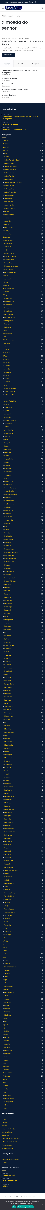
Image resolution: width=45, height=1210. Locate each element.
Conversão (8, 517)
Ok (14, 1207)
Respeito (7, 848)
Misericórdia (8, 745)
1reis (6, 960)
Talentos (7, 886)
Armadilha (7, 417)
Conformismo (9, 504)
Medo (6, 735)
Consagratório (9, 301)
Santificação (8, 861)
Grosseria (7, 655)
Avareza (7, 436)
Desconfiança (9, 549)
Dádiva (6, 529)
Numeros (6, 1069)
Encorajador (8, 314)
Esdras (5, 330)
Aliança (6, 378)
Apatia (6, 411)
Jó (3, 944)
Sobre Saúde (8, 198)
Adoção (7, 369)
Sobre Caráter (9, 163)
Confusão (7, 507)
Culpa (6, 526)
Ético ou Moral (9, 317)
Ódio (6, 771)
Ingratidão (8, 690)
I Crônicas (6, 343)
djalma (6, 211)
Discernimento (9, 571)
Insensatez (8, 697)
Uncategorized (8, 1102)
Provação (7, 819)
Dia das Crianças (10, 256)
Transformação (9, 912)
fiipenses (7, 1002)
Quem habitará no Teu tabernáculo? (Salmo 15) (20, 2)
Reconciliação (9, 828)
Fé (5, 632)
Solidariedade (9, 883)
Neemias (6, 1066)
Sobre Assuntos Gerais (12, 160)
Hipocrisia (7, 661)
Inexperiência (9, 684)
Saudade (7, 864)
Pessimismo (8, 800)
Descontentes (9, 555)
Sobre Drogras (9, 173)
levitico (6, 1031)
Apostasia (7, 414)
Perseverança (9, 796)
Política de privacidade (25, 1207)
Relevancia (8, 835)
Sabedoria (8, 851)
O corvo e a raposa (9, 78)
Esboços (5, 295)
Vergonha (7, 925)
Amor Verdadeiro (10, 401)
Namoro (7, 761)
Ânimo (6, 404)
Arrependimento (10, 420)
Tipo (4, 1092)
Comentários (36, 64)
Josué (5, 947)
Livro (4, 957)
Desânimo (7, 542)
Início (5, 16)
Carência (7, 465)
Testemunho (8, 899)
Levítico (5, 954)
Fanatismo (8, 629)
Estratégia (7, 610)
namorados (8, 279)
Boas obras (8, 443)
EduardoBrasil (9, 214)
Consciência (8, 510)
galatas (6, 1005)
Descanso (7, 546)
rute (5, 1057)
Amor (6, 385)
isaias (6, 1018)
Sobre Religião (9, 195)
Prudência (7, 825)
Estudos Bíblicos (8, 340)
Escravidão (8, 603)
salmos (6, 1060)
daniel (6, 989)
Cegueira (7, 475)
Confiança (7, 497)
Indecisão (7, 681)
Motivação (8, 755)
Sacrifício (7, 854)
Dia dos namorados (11, 266)
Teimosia (7, 890)
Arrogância (8, 423)
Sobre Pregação (10, 192)
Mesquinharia (9, 742)
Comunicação (9, 491)
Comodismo (8, 481)
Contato (4, 1162)
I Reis (4, 346)
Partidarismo (8, 787)
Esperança (8, 607)
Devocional (8, 308)
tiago (6, 1063)
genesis (7, 1008)
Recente (21, 64)
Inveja (6, 703)
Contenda (7, 513)
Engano (7, 594)
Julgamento (8, 706)
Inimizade (7, 693)
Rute (4, 1082)
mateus (6, 1041)
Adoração (7, 372)
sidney (6, 231)
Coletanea (6, 237)
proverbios (8, 1050)
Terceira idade (9, 896)
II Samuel (6, 359)
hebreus (7, 1012)
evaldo (6, 218)
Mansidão (7, 729)
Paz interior (8, 790)
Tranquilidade (9, 909)
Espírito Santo (7, 333)
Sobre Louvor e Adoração (13, 182)
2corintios (6, 144)
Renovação (8, 841)
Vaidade (5, 1105)
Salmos (5, 1086)
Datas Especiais (8, 243)
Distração (7, 574)
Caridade (7, 468)
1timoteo (7, 970)
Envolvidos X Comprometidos (13, 84)
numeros (7, 1047)
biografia (7, 1095)
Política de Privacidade (9, 1142)
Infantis (5, 941)
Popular (7, 64)
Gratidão (7, 652)
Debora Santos (9, 208)
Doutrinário (8, 311)
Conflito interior (9, 501)
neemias (7, 1044)
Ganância (7, 642)
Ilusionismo (8, 677)
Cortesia (7, 523)
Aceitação (7, 366)
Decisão (7, 533)
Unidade (7, 922)
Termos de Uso (7, 1145)
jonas (6, 1025)
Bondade (7, 449)
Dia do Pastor (9, 263)
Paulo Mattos (7, 1073)
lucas (6, 1034)
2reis (6, 976)
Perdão (6, 793)
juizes (5, 950)
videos (5, 1108)
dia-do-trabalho (10, 272)
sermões (6, 1089)
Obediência (8, 764)
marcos (7, 1037)
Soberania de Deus (10, 870)
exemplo (7, 623)
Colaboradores (8, 202)
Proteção (7, 816)
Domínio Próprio (10, 578)
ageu (6, 980)
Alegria (6, 375)
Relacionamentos (10, 832)
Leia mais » (8, 55)
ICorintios (7, 1015)
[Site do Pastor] (13, 8)
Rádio (5, 1079)
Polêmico (7, 327)
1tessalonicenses (10, 967)
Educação (7, 584)
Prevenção (8, 812)
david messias (9, 205)
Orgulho (7, 777)
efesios (6, 996)
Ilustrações (6, 362)
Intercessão (8, 700)
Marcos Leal (8, 227)
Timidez (7, 902)
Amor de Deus (9, 394)
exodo (6, 999)
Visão (6, 938)
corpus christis (9, 253)
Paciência (7, 783)
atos (5, 983)
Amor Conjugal (9, 391)
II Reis (5, 356)
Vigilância (7, 931)
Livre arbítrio (8, 716)
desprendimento (8, 288)
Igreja (6, 674)
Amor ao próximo (10, 388)
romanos (7, 1053)
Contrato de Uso (7, 1148)
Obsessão (7, 767)
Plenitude (7, 803)
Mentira (7, 738)
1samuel (7, 963)
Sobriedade (8, 877)
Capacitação (8, 459)
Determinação (9, 562)
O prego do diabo (9, 95)
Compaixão (8, 484)
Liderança (7, 710)
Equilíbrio (7, 597)
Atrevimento (8, 430)
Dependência (9, 539)
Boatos (6, 446)
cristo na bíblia (8, 240)
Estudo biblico (9, 1098)
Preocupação (9, 809)
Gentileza (7, 648)
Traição (7, 906)
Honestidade (8, 665)
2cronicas (7, 973)
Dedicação (8, 536)
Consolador (8, 304)
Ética (6, 616)
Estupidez (7, 613)
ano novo (7, 247)
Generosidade (9, 645)
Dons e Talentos (9, 581)
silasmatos (8, 234)
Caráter (7, 462)
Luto (6, 722)
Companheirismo (10, 488)
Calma (6, 456)
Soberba (7, 873)
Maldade (7, 726)
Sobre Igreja (8, 179)
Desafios (7, 157)
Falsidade (7, 626)
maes (6, 276)
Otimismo (7, 780)
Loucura (7, 719)
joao (5, 1021)
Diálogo (7, 565)
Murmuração (8, 758)
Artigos (5, 150)
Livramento (8, 713)
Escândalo (8, 600)
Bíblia (6, 439)
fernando (7, 221)
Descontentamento (11, 552)
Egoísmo (7, 587)
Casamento (8, 472)
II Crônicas (6, 353)
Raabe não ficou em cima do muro (15, 89)
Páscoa (7, 285)
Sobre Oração (9, 186)
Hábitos (7, 658)
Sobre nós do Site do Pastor (11, 1138)
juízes (6, 1028)
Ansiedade (8, 407)
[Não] (42, 1204)
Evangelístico (9, 321)
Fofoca (6, 639)
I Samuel (6, 349)
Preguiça (7, 806)
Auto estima (8, 433)
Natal (6, 282)
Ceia (5, 153)
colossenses (8, 986)
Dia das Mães (9, 259)
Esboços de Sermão (8, 1129)
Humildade (8, 668)
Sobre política (9, 189)
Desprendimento (10, 558)
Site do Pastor (7, 38)
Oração (7, 774)
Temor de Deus (9, 893)
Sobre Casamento (10, 166)
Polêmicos (6, 1076)
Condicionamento (10, 494)
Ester (4, 337)
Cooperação (8, 520)
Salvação (7, 857)
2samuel (5, 147)
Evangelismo (8, 620)
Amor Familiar (9, 398)
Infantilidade (8, 687)
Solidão (7, 880)
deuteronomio (9, 992)
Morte (6, 751)
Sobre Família (9, 176)
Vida (6, 928)
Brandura (7, 452)
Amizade (7, 382)
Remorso (7, 838)
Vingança (7, 935)
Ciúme (6, 478)
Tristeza (7, 918)
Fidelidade (8, 636)
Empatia (7, 591)
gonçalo (7, 224)
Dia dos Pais (8, 269)
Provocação (8, 822)
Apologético (8, 298)
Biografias (5, 1122)
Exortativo (8, 324)
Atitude (6, 427)
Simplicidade (8, 867)
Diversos (6, 292)
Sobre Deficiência (10, 169)
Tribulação (8, 915)
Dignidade (7, 568)
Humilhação (8, 671)
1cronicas (6, 140)
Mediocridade (9, 732)
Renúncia (7, 845)
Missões (7, 748)
